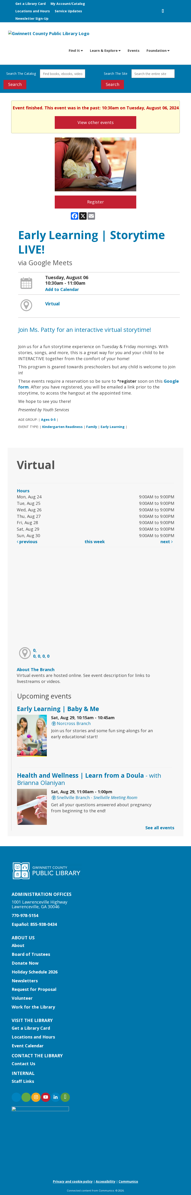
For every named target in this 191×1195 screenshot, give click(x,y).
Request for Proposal (34, 989)
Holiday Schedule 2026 (35, 972)
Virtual (52, 304)
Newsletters (25, 980)
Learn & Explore (104, 50)
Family (91, 426)
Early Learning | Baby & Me (58, 709)
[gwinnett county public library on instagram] (36, 1097)
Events (134, 50)
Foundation (157, 50)
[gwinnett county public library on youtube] (45, 1097)
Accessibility (106, 1181)
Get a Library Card (30, 3)
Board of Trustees (31, 954)
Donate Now (25, 963)
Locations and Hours (32, 11)
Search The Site (115, 73)
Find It (75, 50)
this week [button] (95, 541)
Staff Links (23, 1081)
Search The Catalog (21, 73)
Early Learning (113, 426)
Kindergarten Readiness (62, 426)
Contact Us (23, 1063)
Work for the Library (33, 1007)
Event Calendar (28, 1045)
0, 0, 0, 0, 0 (41, 653)
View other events (96, 122)
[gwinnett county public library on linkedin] (55, 1097)
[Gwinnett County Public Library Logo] (48, 33)
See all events (159, 827)
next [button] (165, 541)
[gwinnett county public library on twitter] (26, 1097)
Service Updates (68, 11)
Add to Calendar (62, 289)
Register (95, 202)
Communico (128, 1181)
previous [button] (27, 541)
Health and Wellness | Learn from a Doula (89, 779)
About (18, 945)
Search (15, 84)
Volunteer (22, 998)
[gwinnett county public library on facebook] (16, 1097)
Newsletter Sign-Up (31, 18)
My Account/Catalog (68, 3)
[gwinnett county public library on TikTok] (65, 1097)
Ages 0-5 (48, 419)
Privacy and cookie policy (73, 1181)
